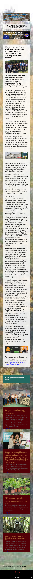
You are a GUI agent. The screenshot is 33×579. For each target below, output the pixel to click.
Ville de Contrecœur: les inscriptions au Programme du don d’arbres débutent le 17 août (16, 500)
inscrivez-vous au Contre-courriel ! (15, 363)
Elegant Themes (15, 575)
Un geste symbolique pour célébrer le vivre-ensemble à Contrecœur (16, 412)
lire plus (7, 428)
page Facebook (13, 363)
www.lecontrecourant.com (13, 361)
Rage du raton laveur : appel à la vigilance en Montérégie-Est (16, 538)
